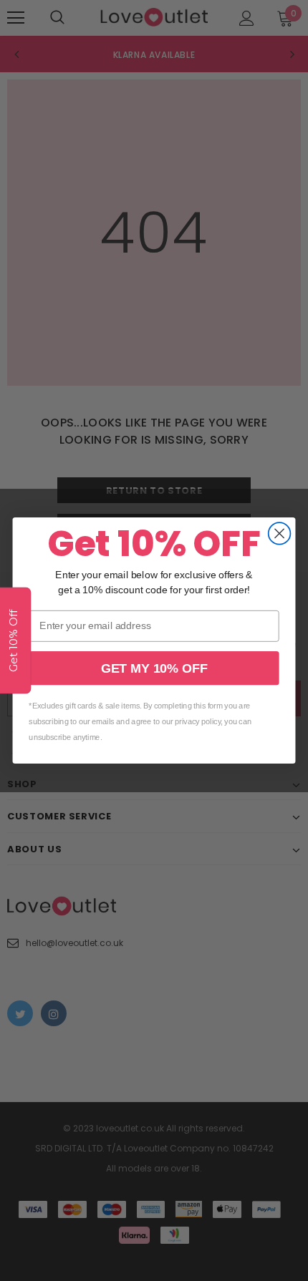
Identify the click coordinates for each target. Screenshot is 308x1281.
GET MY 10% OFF (154, 668)
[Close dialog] (280, 533)
